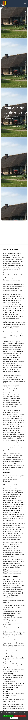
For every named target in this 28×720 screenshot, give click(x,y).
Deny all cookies (20, 715)
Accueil (6, 116)
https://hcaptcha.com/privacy (12, 571)
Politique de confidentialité (11, 117)
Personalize (14, 718)
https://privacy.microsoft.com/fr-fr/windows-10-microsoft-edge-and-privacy (13, 677)
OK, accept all (8, 715)
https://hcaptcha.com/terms (12, 573)
